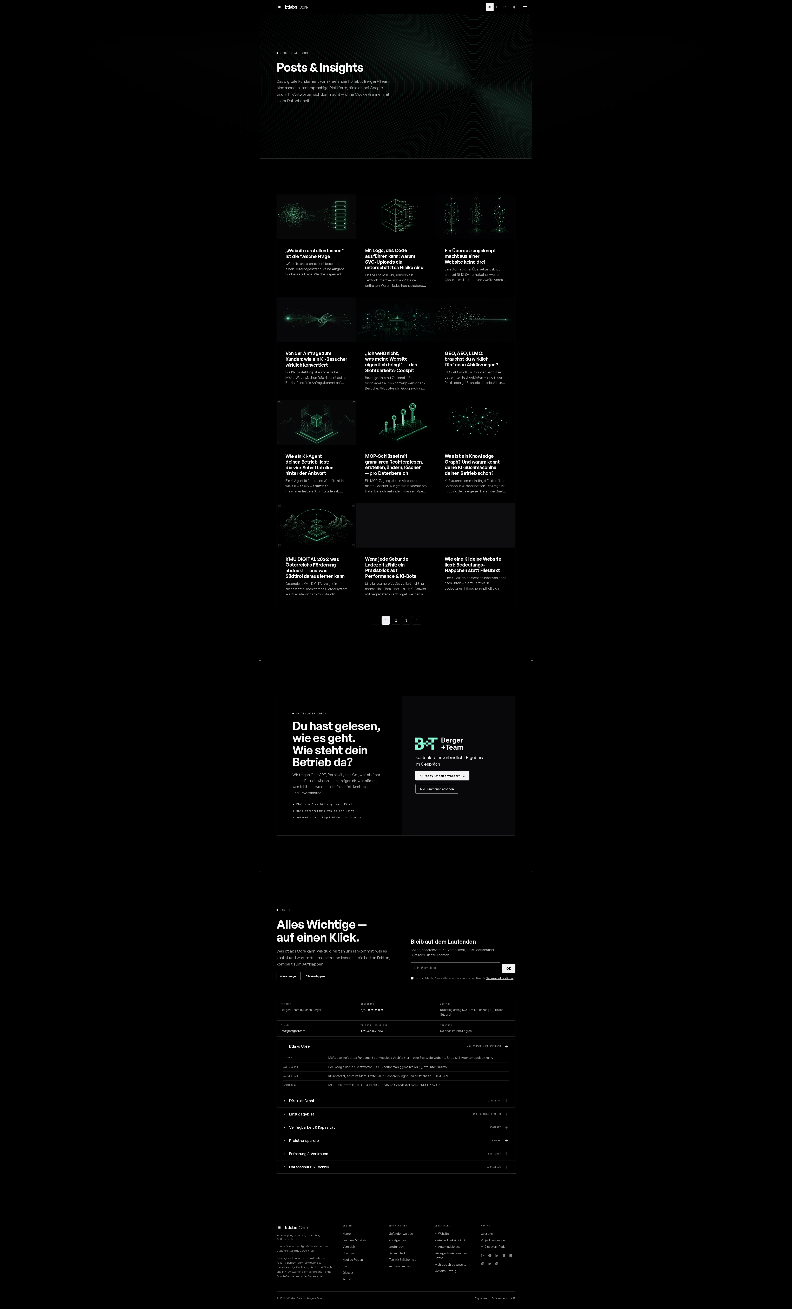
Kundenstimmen (400, 1266)
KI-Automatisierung (448, 1246)
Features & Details (355, 1240)
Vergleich (349, 1246)
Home (347, 1233)
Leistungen (396, 1246)
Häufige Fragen (353, 1259)
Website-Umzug (445, 1271)
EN (505, 6)
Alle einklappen (315, 976)
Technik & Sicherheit (402, 1259)
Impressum (481, 1298)
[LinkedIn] (497, 1255)
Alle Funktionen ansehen (437, 789)
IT (497, 6)
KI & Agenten (397, 1240)
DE (489, 6)
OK (508, 968)
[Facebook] (490, 1255)
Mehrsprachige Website (450, 1264)
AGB (513, 1298)
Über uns (348, 1253)
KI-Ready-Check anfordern (442, 776)
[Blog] (511, 1255)
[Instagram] (483, 1255)
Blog (346, 1266)
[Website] (483, 1264)
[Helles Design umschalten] (515, 7)
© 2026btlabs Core (289, 1298)
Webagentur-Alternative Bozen (451, 1255)
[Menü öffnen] (525, 7)
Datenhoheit (397, 1253)
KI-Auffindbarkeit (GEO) (450, 1240)
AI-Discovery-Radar (494, 1246)
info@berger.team (293, 1031)
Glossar (348, 1272)
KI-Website (442, 1233)
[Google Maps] (504, 1255)
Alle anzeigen (288, 976)
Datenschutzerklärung (500, 978)
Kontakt (348, 1279)
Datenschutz (499, 1298)
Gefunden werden (401, 1233)
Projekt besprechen (494, 1240)
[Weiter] (416, 620)
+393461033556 (372, 1031)
